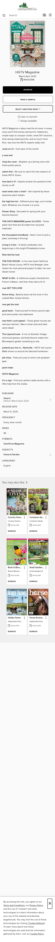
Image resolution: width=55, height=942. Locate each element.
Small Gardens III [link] (36, 567)
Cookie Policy (37, 934)
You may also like (13, 482)
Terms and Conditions (14, 905)
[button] (28, 90)
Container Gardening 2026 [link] (36, 517)
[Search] (4, 15)
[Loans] (44, 15)
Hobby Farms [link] (14, 618)
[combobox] (21, 15)
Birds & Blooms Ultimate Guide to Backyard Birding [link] (15, 567)
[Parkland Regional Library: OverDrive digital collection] (27, 5)
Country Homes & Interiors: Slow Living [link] (15, 517)
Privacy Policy (36, 905)
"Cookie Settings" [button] (36, 923)
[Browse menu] (50, 15)
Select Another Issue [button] (26, 109)
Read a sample (27, 99)
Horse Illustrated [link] (36, 618)
